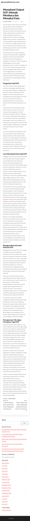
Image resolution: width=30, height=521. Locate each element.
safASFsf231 (16, 21)
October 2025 (6, 490)
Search (4, 420)
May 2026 (4, 471)
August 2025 (5, 496)
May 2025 (4, 504)
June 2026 (5, 468)
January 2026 (5, 482)
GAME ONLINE (11, 398)
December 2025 (6, 485)
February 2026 (6, 479)
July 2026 (4, 465)
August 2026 (5, 463)
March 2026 (5, 477)
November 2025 (6, 488)
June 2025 (5, 501)
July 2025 (4, 499)
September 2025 (6, 493)
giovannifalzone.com (10, 2)
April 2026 (5, 474)
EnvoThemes (17, 518)
